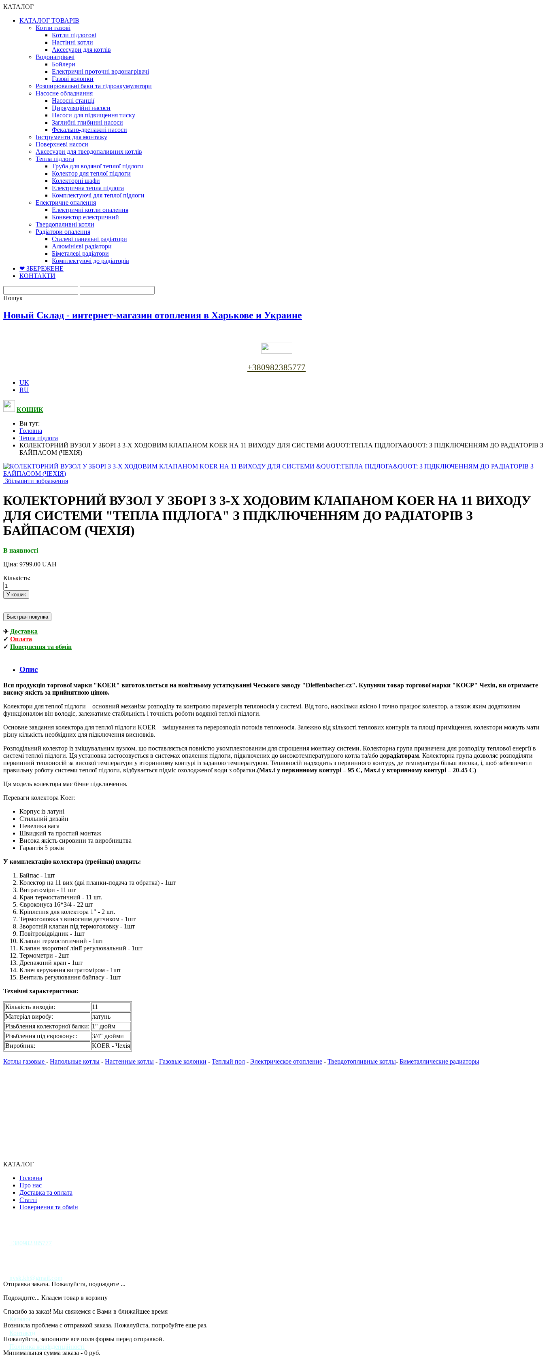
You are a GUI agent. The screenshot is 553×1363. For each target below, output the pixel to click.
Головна (30, 430)
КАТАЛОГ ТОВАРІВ (49, 20)
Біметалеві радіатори (80, 253)
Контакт (20, 1332)
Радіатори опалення (63, 231)
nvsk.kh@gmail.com (35, 1277)
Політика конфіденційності (47, 1346)
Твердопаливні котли (65, 224)
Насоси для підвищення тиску (93, 115)
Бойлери (63, 64)
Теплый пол (228, 1061)
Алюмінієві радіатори (82, 246)
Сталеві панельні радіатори (89, 238)
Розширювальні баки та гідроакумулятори (94, 86)
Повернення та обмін (41, 646)
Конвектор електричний (85, 217)
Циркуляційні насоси (81, 107)
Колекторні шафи (76, 180)
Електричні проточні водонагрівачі (100, 71)
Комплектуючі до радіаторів (90, 260)
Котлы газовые (24, 1061)
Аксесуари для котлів (81, 49)
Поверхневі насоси (62, 144)
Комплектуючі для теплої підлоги (98, 195)
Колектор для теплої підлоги (91, 173)
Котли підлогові (74, 35)
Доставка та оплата (45, 1192)
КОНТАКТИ (37, 275)
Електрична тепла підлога (88, 187)
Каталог (20, 1319)
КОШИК (30, 409)
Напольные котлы (75, 1061)
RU (24, 389)
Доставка (24, 631)
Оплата (21, 639)
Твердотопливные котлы (362, 1061)
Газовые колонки (182, 1061)
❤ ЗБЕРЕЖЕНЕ (41, 268)
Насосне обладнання (64, 93)
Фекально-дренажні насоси (89, 129)
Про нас (30, 1185)
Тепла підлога (55, 158)
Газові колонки (73, 78)
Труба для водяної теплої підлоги (98, 166)
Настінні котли (72, 42)
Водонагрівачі (55, 56)
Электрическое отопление (286, 1061)
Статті (28, 1199)
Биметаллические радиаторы (439, 1061)
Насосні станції (73, 100)
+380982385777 (276, 367)
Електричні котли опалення (90, 209)
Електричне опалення (66, 202)
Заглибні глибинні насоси (87, 122)
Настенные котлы (129, 1061)
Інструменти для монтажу (71, 137)
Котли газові (53, 27)
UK (24, 382)
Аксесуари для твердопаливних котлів (89, 151)
